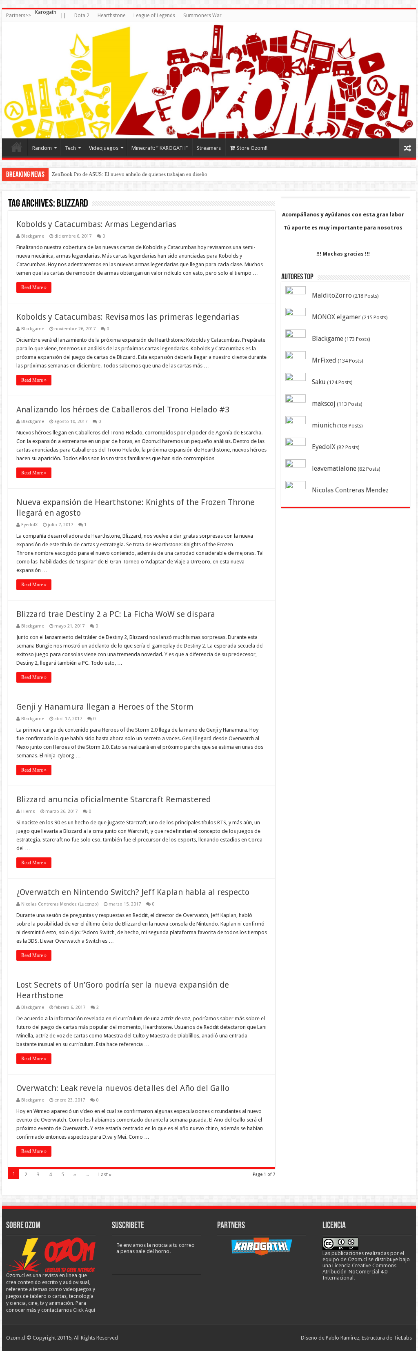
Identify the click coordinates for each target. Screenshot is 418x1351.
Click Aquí (84, 1310)
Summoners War (202, 15)
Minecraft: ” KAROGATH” (159, 148)
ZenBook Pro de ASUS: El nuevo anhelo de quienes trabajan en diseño (129, 174)
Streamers (209, 148)
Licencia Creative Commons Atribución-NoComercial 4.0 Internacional (359, 1271)
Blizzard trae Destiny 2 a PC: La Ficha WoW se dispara (115, 614)
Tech (70, 148)
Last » (104, 1174)
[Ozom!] (209, 80)
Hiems (28, 811)
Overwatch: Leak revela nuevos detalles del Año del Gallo (122, 1088)
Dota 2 (81, 15)
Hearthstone (111, 15)
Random (42, 148)
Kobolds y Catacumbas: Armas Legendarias (96, 224)
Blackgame (32, 236)
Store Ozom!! (252, 148)
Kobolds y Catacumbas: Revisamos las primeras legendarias (127, 317)
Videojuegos (103, 148)
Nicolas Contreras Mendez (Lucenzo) (59, 904)
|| (63, 15)
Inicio (16, 147)
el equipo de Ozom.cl (363, 1256)
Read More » (34, 287)
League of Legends (154, 15)
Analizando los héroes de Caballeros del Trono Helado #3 (122, 409)
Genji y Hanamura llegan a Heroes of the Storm (104, 707)
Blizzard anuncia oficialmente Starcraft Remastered (113, 799)
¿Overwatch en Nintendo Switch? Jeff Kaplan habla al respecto (132, 892)
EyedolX (29, 524)
